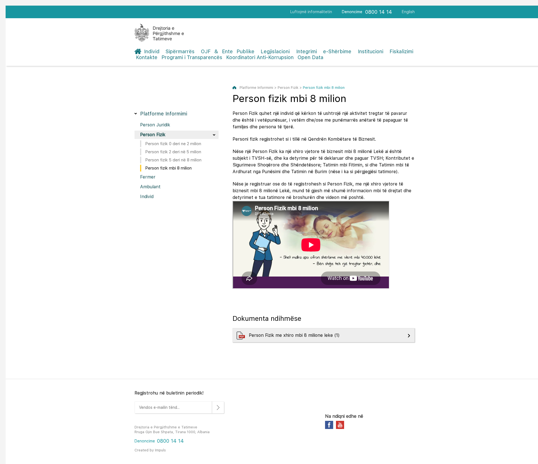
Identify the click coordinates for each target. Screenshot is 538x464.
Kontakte (146, 57)
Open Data (310, 57)
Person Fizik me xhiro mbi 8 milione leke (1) (295, 335)
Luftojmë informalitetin (311, 12)
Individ (151, 51)
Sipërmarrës (180, 51)
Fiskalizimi (401, 51)
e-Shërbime (337, 51)
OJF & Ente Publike (227, 51)
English (408, 12)
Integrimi (306, 51)
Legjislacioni (275, 51)
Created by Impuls (150, 450)
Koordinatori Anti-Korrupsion (260, 57)
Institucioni (370, 51)
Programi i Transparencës (191, 57)
